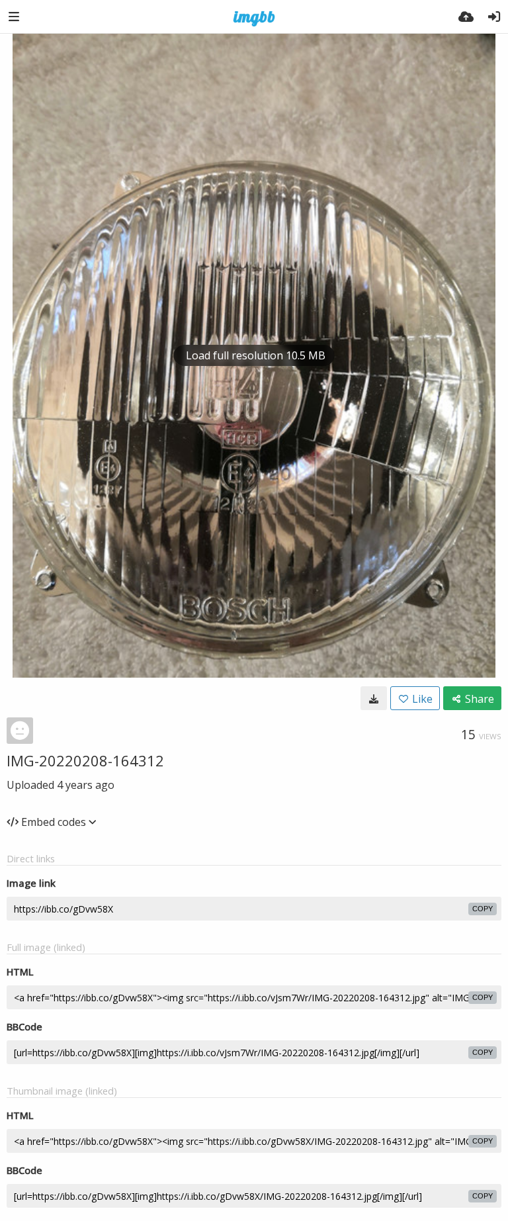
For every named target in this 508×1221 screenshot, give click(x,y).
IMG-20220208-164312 (85, 760)
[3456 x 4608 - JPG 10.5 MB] (373, 698)
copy (482, 909)
